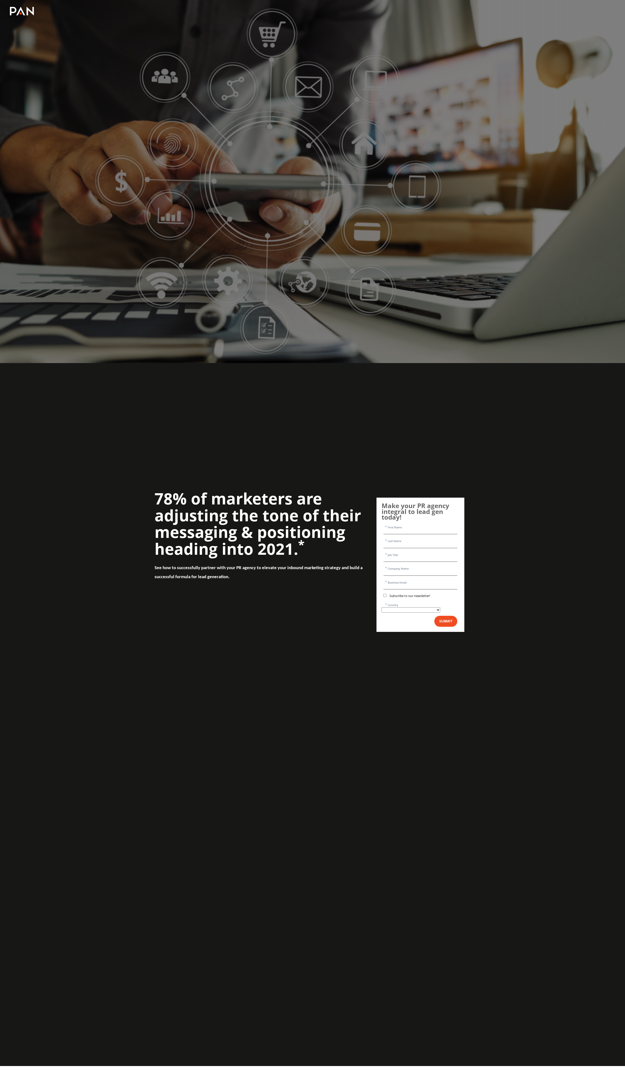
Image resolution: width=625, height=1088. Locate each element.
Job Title (393, 555)
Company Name (398, 568)
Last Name (394, 541)
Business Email (397, 582)
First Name (395, 527)
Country (393, 605)
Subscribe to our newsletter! (409, 596)
